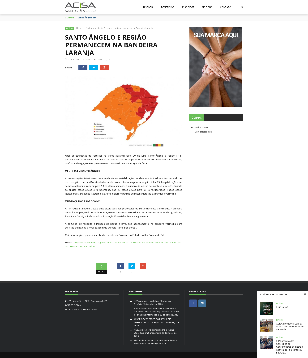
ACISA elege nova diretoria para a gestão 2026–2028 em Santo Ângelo (154, 331)
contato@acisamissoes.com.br (82, 309)
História (148, 7)
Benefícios (167, 7)
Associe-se (188, 7)
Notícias (207, 7)
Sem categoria (202, 131)
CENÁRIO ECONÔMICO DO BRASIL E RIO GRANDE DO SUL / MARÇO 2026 (152, 321)
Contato (225, 7)
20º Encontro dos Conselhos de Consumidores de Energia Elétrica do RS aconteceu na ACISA (289, 346)
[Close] (305, 294)
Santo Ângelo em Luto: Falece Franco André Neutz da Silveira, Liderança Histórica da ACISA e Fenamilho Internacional (156, 311)
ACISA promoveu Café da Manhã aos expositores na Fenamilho (290, 326)
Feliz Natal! (282, 306)
